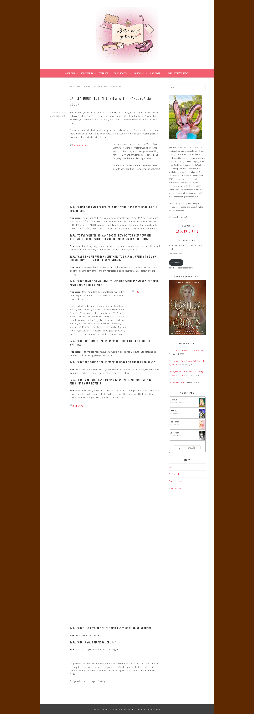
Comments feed (175, 481)
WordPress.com (152, 709)
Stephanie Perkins (177, 403)
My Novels (138, 73)
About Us (70, 73)
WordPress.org (175, 488)
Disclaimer (155, 73)
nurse (87, 112)
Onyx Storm (174, 432)
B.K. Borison (175, 425)
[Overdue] (202, 406)
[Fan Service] (202, 417)
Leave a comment (57, 116)
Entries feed (174, 474)
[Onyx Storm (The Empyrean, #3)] (202, 439)
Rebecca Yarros (176, 436)
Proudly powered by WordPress (109, 709)
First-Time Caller (176, 421)
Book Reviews (120, 73)
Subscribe (176, 262)
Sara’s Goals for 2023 (177, 382)
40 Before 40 (87, 73)
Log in (171, 467)
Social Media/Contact (177, 73)
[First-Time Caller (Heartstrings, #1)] (202, 428)
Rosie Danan (175, 414)
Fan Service (174, 410)
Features (103, 73)
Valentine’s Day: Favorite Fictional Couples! (186, 350)
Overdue (173, 399)
